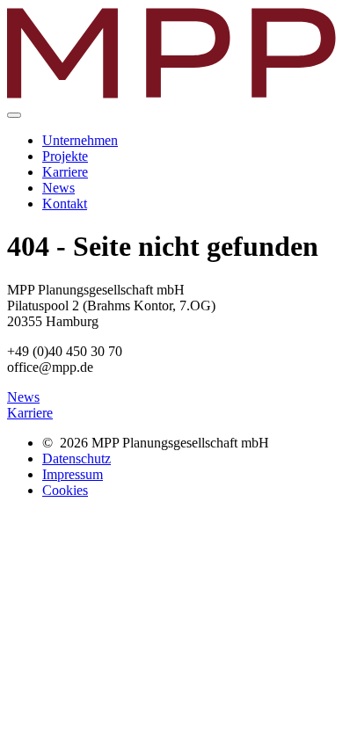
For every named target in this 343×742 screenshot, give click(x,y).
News (58, 187)
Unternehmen (80, 140)
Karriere (65, 171)
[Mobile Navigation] (14, 115)
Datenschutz (76, 458)
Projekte (65, 156)
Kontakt (64, 203)
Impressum (72, 474)
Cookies (65, 490)
